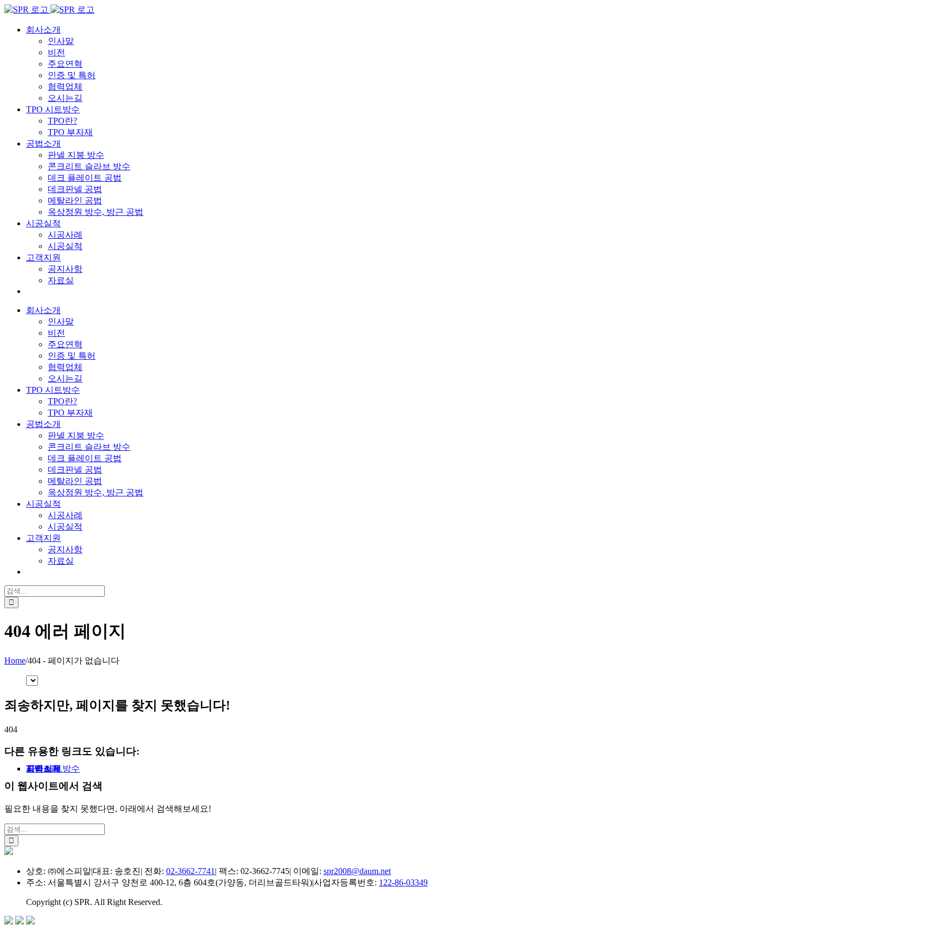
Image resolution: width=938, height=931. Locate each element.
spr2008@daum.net (357, 871)
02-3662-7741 (190, 871)
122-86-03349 (403, 882)
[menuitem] (43, 29)
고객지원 (43, 768)
